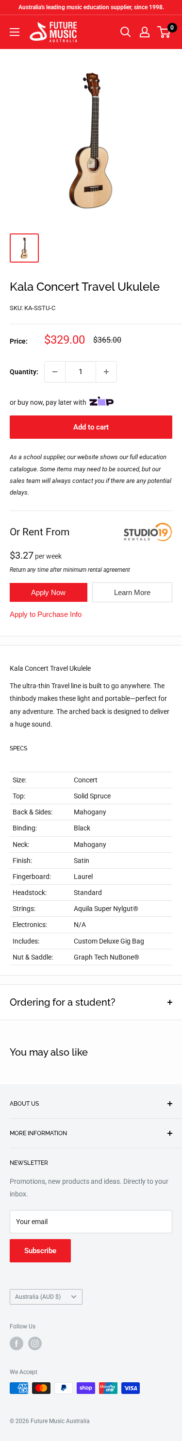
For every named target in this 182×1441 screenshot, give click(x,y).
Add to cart (91, 427)
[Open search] (125, 32)
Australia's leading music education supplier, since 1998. (91, 7)
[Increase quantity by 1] (106, 372)
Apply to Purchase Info (46, 614)
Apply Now (48, 592)
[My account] (144, 32)
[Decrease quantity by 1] (55, 372)
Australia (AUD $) (38, 1296)
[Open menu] (14, 32)
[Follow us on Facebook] (16, 1343)
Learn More (132, 592)
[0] (164, 32)
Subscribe (40, 1250)
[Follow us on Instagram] (35, 1343)
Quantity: (24, 372)
